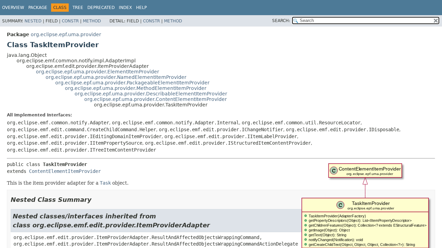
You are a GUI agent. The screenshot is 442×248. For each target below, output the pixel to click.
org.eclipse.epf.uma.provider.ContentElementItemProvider (155, 99)
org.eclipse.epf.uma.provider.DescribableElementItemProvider (151, 93)
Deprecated (101, 7)
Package (37, 7)
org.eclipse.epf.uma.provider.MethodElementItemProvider (135, 88)
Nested (33, 21)
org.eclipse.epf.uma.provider (66, 34)
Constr (70, 21)
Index (125, 7)
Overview (13, 7)
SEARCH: (281, 20)
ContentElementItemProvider (65, 171)
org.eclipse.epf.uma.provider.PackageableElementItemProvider (132, 82)
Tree (78, 7)
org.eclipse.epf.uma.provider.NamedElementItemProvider (116, 77)
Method (92, 21)
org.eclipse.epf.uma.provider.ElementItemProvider (97, 71)
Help (141, 7)
